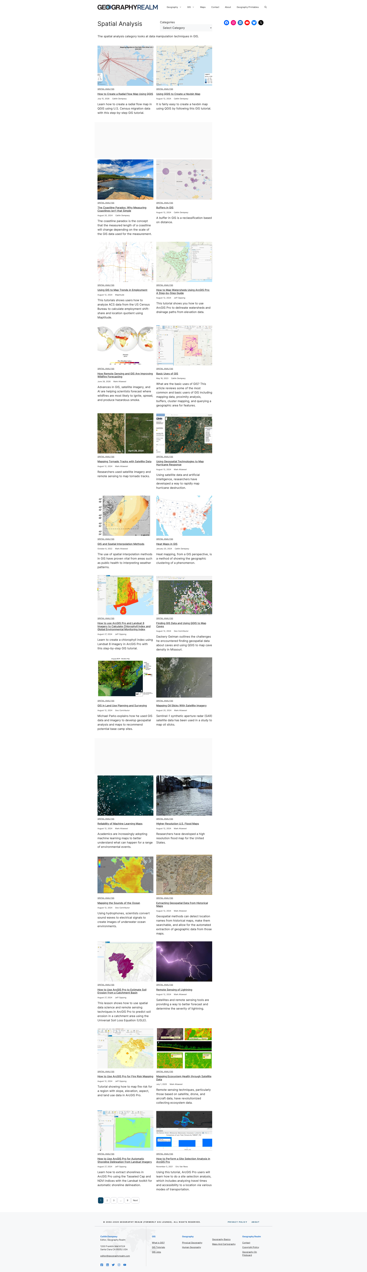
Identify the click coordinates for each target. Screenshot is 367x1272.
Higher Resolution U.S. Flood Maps (177, 823)
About (228, 7)
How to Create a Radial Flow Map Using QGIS (125, 93)
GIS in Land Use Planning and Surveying (122, 705)
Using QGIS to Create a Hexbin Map (178, 93)
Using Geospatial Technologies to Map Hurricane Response (180, 463)
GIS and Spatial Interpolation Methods (120, 543)
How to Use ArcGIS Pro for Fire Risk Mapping (125, 1076)
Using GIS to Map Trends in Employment (122, 289)
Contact (215, 7)
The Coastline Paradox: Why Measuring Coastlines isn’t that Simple (121, 209)
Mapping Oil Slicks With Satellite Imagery (181, 705)
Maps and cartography (224, 1244)
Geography (172, 7)
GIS (189, 7)
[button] (266, 7)
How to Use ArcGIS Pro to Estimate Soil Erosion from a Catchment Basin (121, 991)
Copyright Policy (250, 1247)
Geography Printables (248, 7)
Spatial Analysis (105, 89)
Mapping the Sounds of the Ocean (118, 902)
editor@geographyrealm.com (115, 1255)
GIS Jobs (156, 1252)
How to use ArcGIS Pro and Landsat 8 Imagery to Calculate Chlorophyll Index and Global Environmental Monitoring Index (124, 626)
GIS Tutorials (158, 1247)
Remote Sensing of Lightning (174, 989)
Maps (203, 7)
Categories (167, 22)
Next (135, 1200)
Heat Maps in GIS (166, 543)
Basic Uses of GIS (167, 373)
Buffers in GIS (164, 207)
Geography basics (221, 1239)
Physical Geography (192, 1242)
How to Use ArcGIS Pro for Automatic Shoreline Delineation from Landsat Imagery (124, 1160)
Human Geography (191, 1247)
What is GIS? (158, 1242)
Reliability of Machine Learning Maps (119, 823)
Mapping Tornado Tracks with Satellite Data (124, 461)
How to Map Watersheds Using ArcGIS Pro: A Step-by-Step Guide (183, 291)
